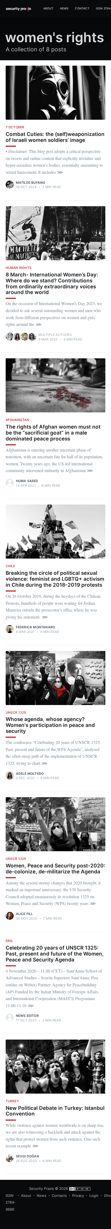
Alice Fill (24, 914)
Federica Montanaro (35, 627)
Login (94, 1195)
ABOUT (48, 8)
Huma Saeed (27, 481)
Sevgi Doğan (27, 1156)
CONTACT (82, 8)
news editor (27, 1016)
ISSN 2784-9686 (11, 1202)
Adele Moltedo (30, 774)
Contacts (59, 1195)
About (26, 1195)
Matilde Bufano (30, 183)
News (64, 8)
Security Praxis (41, 1188)
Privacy (78, 1195)
